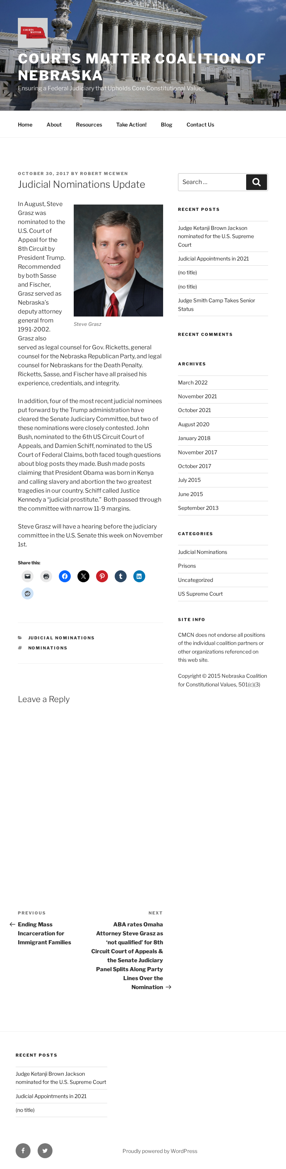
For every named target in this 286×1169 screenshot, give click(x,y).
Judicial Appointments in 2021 (213, 258)
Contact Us (200, 124)
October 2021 (194, 410)
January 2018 (194, 438)
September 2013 (198, 508)
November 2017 (197, 452)
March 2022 (192, 382)
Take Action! (131, 124)
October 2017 (194, 466)
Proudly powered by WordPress (160, 1151)
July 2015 (189, 480)
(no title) (187, 272)
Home (25, 124)
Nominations (48, 648)
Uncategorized (195, 580)
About (54, 124)
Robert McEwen (104, 173)
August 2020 (194, 424)
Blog (166, 124)
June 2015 (190, 494)
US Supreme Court (200, 593)
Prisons (187, 565)
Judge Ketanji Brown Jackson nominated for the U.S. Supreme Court (216, 236)
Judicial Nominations (61, 637)
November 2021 (197, 396)
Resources (89, 124)
